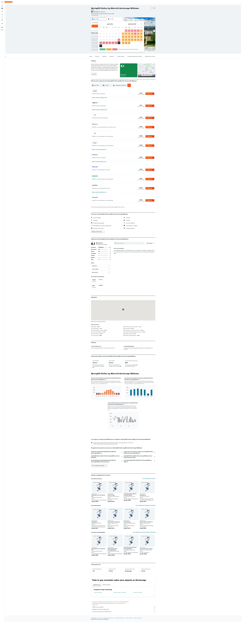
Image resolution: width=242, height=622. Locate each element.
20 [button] (109, 39)
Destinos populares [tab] (106, 584)
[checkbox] (97, 280)
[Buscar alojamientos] (2, 8)
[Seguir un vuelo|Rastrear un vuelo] (2, 17)
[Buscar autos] (2, 11)
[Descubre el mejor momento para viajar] (2, 20)
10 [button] (100, 36)
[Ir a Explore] (2, 14)
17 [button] (100, 39)
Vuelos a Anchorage (98, 592)
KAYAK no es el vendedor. (97, 607)
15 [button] (115, 36)
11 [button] (103, 36)
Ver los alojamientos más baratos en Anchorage (145, 505)
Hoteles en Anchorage (137, 592)
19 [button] (106, 39)
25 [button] (103, 42)
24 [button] (100, 42)
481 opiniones (102, 11)
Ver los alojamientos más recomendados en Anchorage (144, 532)
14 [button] (112, 36)
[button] (2, 2)
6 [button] (141, 30)
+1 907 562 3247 (94, 15)
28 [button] (112, 42)
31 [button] (100, 45)
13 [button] (109, 36)
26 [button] (106, 42)
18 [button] (103, 39)
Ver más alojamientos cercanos (148, 478)
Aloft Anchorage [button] (111, 495)
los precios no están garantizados (119, 603)
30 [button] (119, 42)
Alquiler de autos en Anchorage (120, 592)
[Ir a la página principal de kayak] (8, 2)
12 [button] (106, 36)
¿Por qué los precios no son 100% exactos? (101, 611)
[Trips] (2, 23)
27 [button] (109, 42)
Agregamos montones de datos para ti (100, 609)
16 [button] (118, 36)
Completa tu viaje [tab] (96, 584)
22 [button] (115, 39)
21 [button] (112, 39)
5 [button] (138, 30)
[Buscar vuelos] (2, 6)
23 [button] (118, 39)
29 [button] (115, 42)
